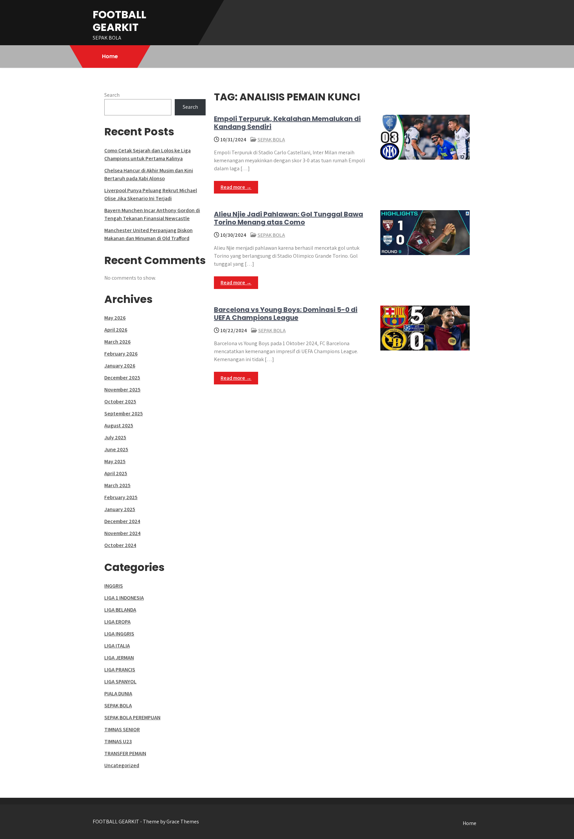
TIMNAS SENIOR (122, 729)
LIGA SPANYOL (120, 681)
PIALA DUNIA (118, 693)
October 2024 (120, 545)
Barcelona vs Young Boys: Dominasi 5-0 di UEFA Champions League (285, 313)
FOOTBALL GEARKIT (119, 21)
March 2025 (117, 485)
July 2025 (115, 437)
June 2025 (116, 449)
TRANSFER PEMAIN (125, 753)
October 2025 (120, 401)
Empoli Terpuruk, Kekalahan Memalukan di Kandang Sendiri (287, 122)
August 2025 (118, 425)
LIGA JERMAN (119, 657)
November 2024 (122, 533)
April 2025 (115, 473)
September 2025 (123, 413)
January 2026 (119, 365)
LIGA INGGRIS (119, 633)
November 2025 (122, 389)
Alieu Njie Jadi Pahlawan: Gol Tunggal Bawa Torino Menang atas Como (288, 218)
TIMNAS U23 (118, 741)
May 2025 (115, 461)
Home (110, 56)
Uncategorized (121, 765)
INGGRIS (113, 585)
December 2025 (122, 377)
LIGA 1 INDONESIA (124, 597)
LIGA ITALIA (117, 645)
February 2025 (121, 497)
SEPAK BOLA (271, 139)
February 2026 (121, 353)
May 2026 (115, 317)
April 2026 (115, 329)
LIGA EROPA (117, 621)
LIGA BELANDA (120, 609)
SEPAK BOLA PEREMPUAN (132, 717)
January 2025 (119, 509)
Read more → (236, 187)
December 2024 (122, 521)
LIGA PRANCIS (119, 669)
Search (112, 94)
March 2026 (117, 341)
